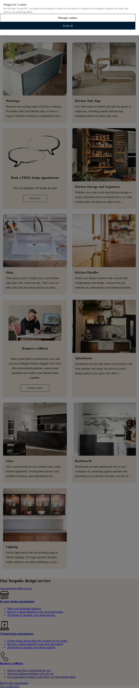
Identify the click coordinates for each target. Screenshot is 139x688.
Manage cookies (67, 17)
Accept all (68, 25)
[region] (69, 17)
